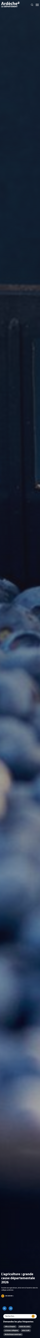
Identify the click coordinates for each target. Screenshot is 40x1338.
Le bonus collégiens (11, 1330)
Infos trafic (26, 1330)
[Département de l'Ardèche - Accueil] (10, 5)
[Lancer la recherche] (33, 1316)
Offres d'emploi (10, 1326)
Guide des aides (24, 1326)
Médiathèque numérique (13, 1334)
